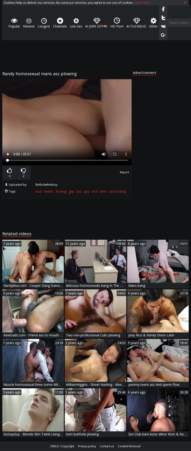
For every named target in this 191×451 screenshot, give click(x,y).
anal (38, 191)
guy (86, 191)
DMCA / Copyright (62, 446)
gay (71, 191)
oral (94, 191)
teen (103, 191)
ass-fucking (117, 191)
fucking (61, 191)
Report (124, 172)
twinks (48, 191)
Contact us (107, 446)
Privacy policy (87, 446)
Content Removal (129, 446)
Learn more (142, 2)
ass (79, 191)
